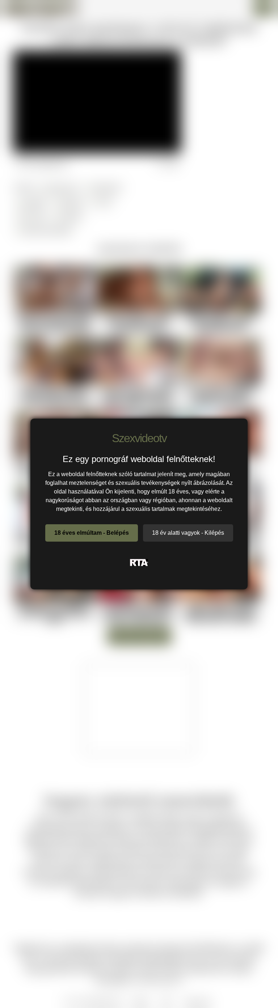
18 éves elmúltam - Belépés (91, 533)
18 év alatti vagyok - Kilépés (188, 533)
